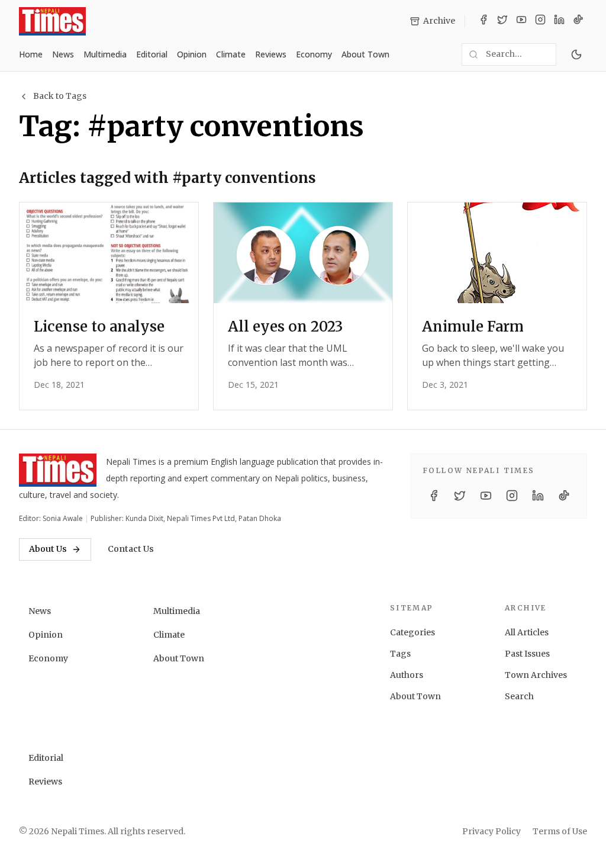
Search (519, 696)
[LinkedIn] (559, 21)
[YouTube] (521, 21)
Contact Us (131, 549)
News (63, 54)
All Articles (527, 632)
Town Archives (536, 675)
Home (31, 54)
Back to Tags (59, 96)
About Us (48, 549)
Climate (231, 54)
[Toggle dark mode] (576, 54)
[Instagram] (540, 21)
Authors (406, 675)
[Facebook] (483, 21)
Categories (412, 632)
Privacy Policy (491, 831)
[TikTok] (578, 21)
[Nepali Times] (57, 470)
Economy (314, 54)
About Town (365, 54)
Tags (400, 653)
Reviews (270, 54)
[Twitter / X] (502, 21)
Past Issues (527, 653)
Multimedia (105, 54)
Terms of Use (560, 831)
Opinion (192, 54)
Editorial (151, 54)
